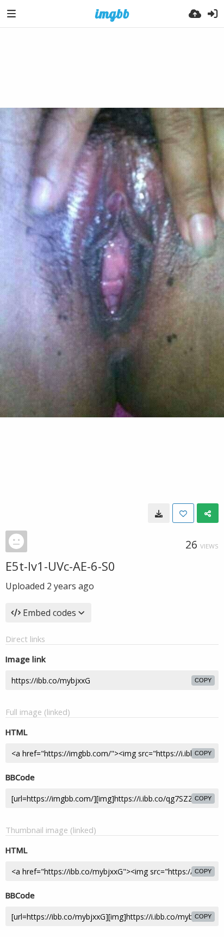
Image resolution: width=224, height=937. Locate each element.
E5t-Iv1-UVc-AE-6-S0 (60, 566)
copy (203, 680)
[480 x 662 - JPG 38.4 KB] (159, 513)
